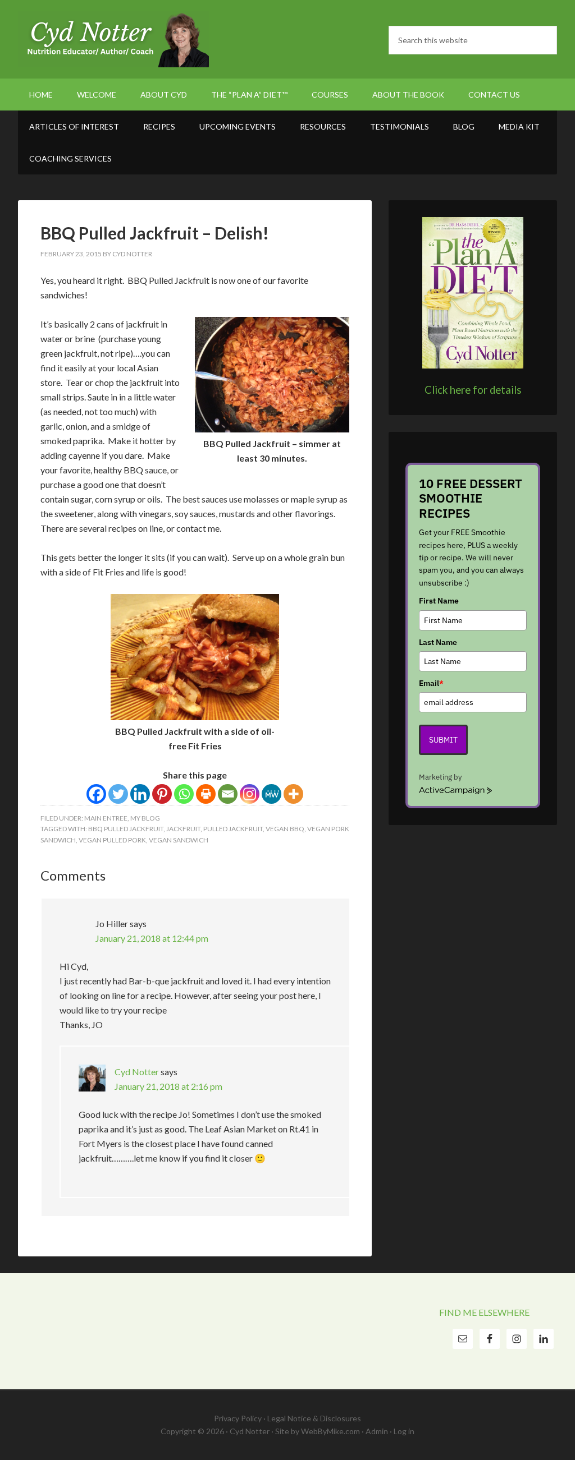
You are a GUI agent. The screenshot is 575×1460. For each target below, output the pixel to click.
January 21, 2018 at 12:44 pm (151, 938)
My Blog (145, 818)
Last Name (438, 642)
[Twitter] (118, 794)
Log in (404, 1431)
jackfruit (183, 829)
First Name (439, 601)
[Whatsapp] (184, 794)
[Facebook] (96, 794)
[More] (293, 794)
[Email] (228, 794)
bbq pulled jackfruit (125, 829)
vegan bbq (285, 829)
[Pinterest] (162, 794)
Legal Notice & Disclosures (314, 1418)
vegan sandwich (178, 840)
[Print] (206, 794)
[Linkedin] (140, 794)
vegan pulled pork (112, 840)
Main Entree (105, 818)
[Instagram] (249, 794)
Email (431, 683)
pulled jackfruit (233, 829)
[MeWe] (271, 794)
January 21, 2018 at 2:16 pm (168, 1086)
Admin (377, 1431)
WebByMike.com (330, 1431)
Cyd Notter (113, 39)
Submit (443, 740)
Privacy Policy (238, 1418)
